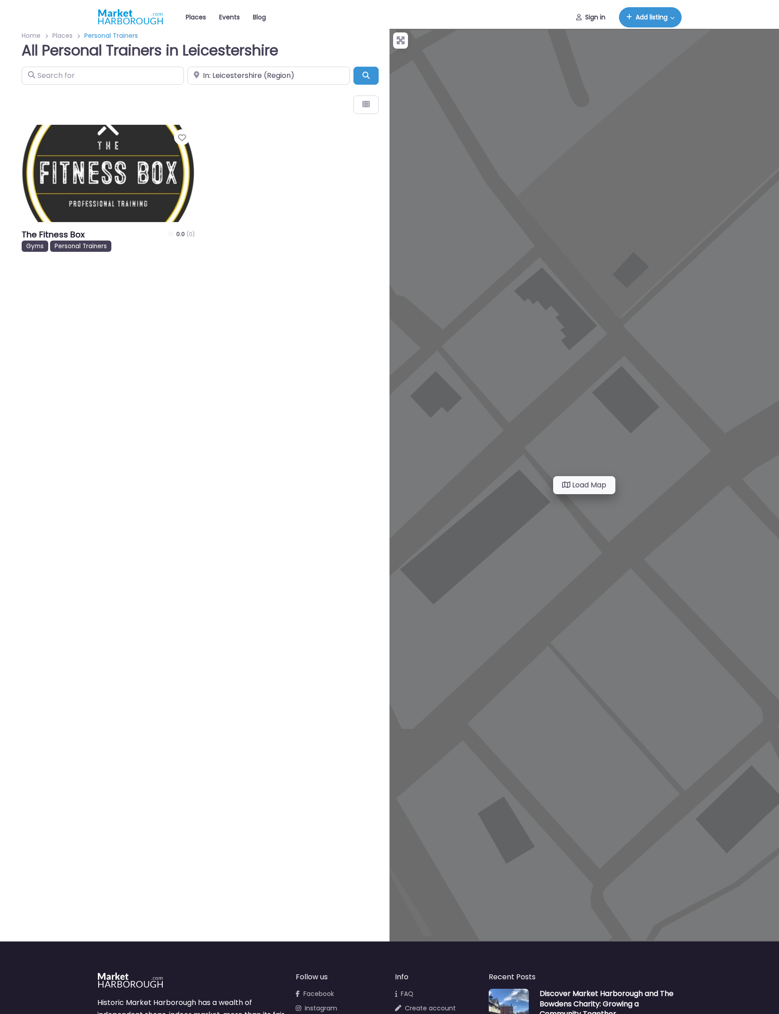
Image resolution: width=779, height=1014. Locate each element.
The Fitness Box (53, 234)
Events (229, 17)
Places (196, 17)
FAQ (407, 993)
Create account (430, 1008)
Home (31, 35)
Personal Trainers (81, 246)
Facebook (318, 993)
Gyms (35, 246)
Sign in (595, 17)
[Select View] (366, 104)
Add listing (652, 17)
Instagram (321, 1008)
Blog (259, 17)
